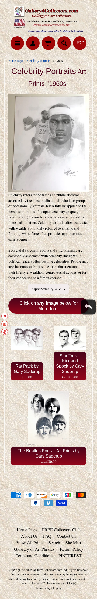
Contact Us (66, 536)
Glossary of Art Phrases (34, 549)
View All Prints (29, 542)
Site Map (73, 542)
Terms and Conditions (34, 555)
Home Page (15, 61)
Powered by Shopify (48, 588)
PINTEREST (70, 555)
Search (54, 542)
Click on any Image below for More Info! (48, 306)
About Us (29, 536)
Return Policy (71, 549)
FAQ (47, 536)
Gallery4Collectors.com (47, 570)
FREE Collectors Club (61, 529)
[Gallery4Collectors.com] (48, 19)
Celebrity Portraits (38, 61)
